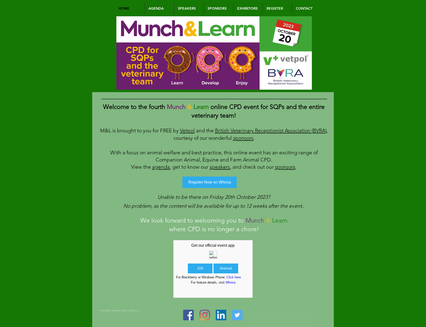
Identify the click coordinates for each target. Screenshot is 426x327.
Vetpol (187, 130)
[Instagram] (204, 315)
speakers (220, 167)
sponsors (243, 138)
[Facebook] (188, 315)
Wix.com (134, 310)
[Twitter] (237, 315)
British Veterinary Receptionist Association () (271, 130)
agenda (161, 167)
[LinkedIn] (221, 315)
